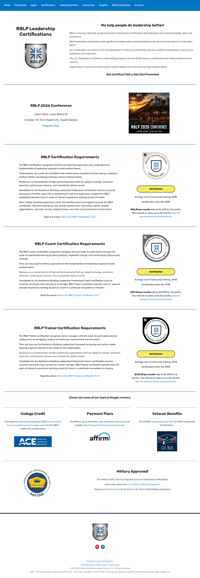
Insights (103, 5)
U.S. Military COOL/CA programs (143, 484)
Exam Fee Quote (114, 489)
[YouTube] (97, 547)
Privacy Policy (101, 565)
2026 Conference (121, 5)
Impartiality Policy (88, 565)
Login (99, 561)
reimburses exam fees (162, 421)
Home (7, 5)
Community (89, 5)
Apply (34, 5)
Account (139, 5)
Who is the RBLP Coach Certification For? (78, 295)
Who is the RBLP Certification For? (78, 217)
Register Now (51, 125)
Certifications (48, 5)
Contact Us (91, 561)
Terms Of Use (114, 565)
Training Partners (69, 5)
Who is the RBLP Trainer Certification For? (78, 376)
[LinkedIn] (103, 547)
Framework (20, 5)
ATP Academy (107, 561)
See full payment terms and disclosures (156, 381)
